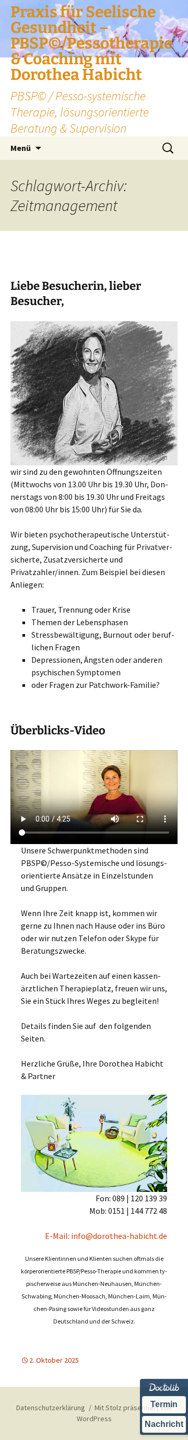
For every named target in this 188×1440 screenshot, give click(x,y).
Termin (164, 1404)
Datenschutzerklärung (50, 1407)
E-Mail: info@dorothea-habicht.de (106, 1236)
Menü (20, 148)
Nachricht (164, 1424)
